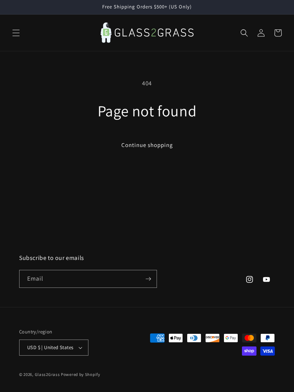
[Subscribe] (148, 279)
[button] (16, 32)
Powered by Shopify (80, 374)
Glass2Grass (47, 374)
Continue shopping (147, 145)
